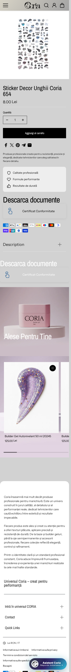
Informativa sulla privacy (44, 649)
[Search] (46, 5)
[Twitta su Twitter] (12, 145)
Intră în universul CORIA (20, 606)
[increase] (23, 120)
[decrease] (7, 120)
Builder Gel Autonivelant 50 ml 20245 (28, 434)
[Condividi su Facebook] (6, 145)
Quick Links (12, 627)
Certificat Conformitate (38, 211)
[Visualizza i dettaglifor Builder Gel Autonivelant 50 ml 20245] (30, 396)
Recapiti (7, 665)
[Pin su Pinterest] (18, 145)
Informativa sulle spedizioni (17, 660)
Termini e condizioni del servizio (20, 655)
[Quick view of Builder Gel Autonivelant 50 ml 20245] (51, 368)
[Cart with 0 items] (62, 5)
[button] (62, 5)
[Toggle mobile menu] (13, 5)
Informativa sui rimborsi (16, 649)
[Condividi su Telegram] (24, 145)
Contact (10, 617)
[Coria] (32, 5)
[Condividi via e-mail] (30, 145)
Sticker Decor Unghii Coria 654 (32, 91)
